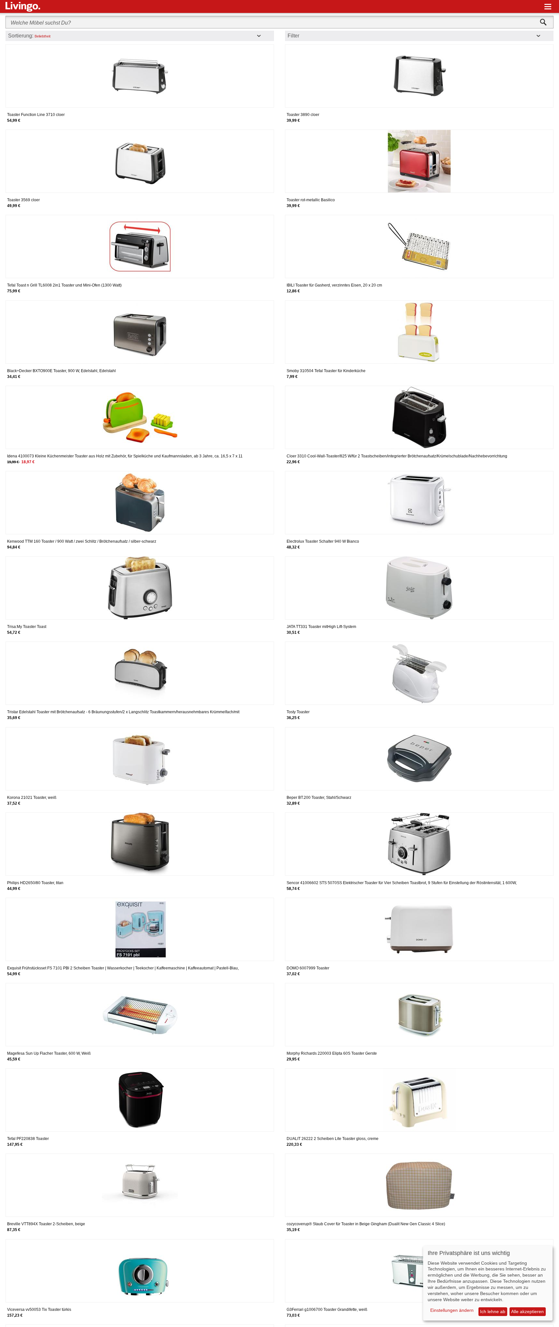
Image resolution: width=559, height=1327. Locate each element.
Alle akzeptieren (527, 1311)
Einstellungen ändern (452, 1310)
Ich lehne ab (492, 1311)
